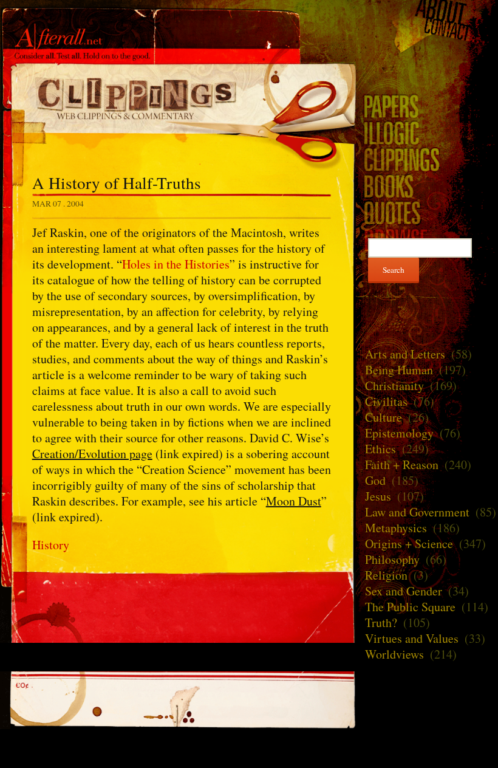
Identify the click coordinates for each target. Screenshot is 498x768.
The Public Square (410, 606)
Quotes (427, 212)
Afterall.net (178, 29)
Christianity (394, 385)
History (50, 545)
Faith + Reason (401, 464)
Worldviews (394, 654)
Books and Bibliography (427, 186)
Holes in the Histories (176, 264)
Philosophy (392, 559)
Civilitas (386, 401)
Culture (383, 417)
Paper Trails (427, 105)
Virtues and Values (412, 638)
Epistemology (399, 433)
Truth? (381, 622)
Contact (427, 29)
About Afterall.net (427, 10)
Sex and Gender (403, 591)
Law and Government (417, 512)
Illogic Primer (427, 132)
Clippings (178, 97)
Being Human (399, 370)
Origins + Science (409, 543)
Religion (386, 575)
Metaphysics (396, 527)
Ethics (380, 449)
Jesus (378, 496)
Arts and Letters (405, 354)
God (375, 480)
